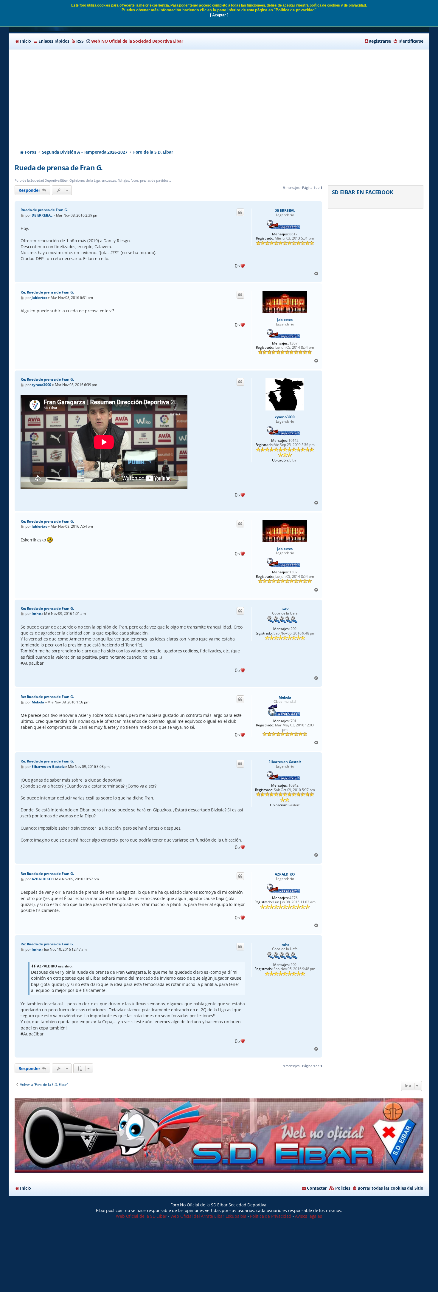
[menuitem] (23, 41)
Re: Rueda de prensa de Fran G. (47, 292)
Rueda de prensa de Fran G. (58, 167)
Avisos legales (308, 1216)
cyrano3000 (285, 417)
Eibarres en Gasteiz (284, 762)
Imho (284, 609)
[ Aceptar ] (219, 15)
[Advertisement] (219, 94)
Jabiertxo (285, 320)
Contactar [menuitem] (317, 1188)
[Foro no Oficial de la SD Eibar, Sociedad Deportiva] (219, 1135)
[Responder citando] (240, 212)
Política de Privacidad (270, 1216)
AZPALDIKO (285, 874)
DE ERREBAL (284, 211)
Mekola (285, 697)
